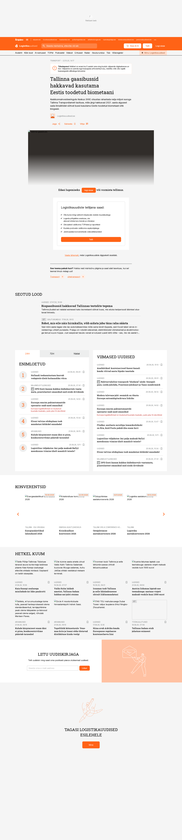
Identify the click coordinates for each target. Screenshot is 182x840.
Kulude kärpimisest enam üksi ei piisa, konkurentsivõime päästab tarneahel (30, 631)
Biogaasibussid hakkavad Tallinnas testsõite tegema (77, 306)
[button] (52, 668)
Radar (87, 53)
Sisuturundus (98, 53)
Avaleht (18, 53)
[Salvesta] (83, 371)
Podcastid (59, 53)
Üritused (78, 53)
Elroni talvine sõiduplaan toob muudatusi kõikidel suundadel (128, 452)
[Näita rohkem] (155, 39)
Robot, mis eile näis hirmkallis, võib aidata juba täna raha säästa (84, 323)
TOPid (50, 53)
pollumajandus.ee (78, 40)
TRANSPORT (55, 61)
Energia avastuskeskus (70, 527)
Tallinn (130, 527)
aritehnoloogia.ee (94, 40)
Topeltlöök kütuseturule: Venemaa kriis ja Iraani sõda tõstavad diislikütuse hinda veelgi (71, 631)
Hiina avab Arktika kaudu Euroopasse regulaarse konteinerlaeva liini (106, 631)
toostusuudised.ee (50, 40)
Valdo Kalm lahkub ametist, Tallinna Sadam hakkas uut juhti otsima (66, 591)
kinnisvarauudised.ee (126, 40)
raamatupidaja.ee (109, 40)
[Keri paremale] (164, 514)
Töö (108, 53)
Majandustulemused (41, 385)
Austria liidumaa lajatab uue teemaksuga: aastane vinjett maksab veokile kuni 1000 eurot (148, 591)
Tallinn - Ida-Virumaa (35, 527)
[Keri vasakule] (18, 514)
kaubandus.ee (64, 40)
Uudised (45, 302)
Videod (69, 53)
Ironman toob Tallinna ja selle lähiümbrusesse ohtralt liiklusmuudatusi (105, 591)
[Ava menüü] (27, 39)
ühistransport (73, 276)
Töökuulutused (139, 622)
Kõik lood (28, 53)
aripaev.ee (37, 40)
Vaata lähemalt (71, 255)
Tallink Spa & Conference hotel (108, 527)
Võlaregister (117, 53)
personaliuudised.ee (143, 40)
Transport (55, 276)
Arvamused (40, 53)
